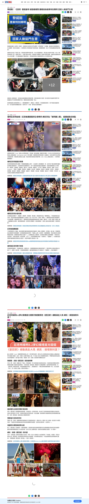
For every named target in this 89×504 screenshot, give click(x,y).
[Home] (8, 2)
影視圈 (74, 54)
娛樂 (11, 114)
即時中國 (74, 20)
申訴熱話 (74, 81)
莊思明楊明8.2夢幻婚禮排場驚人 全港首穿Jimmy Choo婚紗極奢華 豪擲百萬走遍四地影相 (36, 441)
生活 (11, 7)
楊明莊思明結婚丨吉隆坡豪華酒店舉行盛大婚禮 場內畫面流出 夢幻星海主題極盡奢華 (35, 175)
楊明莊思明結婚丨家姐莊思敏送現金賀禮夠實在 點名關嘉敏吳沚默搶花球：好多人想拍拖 (36, 226)
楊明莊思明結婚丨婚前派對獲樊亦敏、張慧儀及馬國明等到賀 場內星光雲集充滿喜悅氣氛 (36, 253)
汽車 (14, 7)
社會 (73, 47)
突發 (73, 27)
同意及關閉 (77, 501)
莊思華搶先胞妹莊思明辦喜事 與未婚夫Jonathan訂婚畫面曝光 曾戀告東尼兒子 (33, 371)
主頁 (8, 7)
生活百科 (74, 368)
